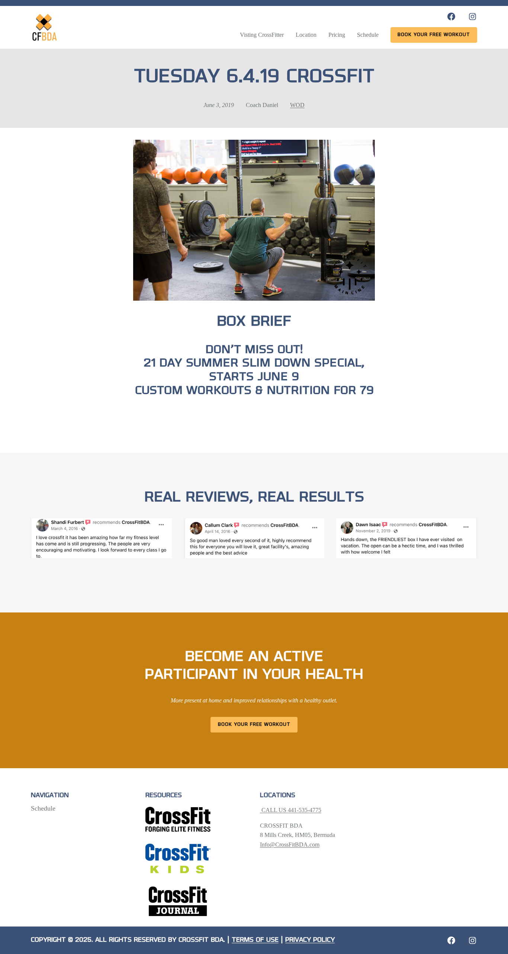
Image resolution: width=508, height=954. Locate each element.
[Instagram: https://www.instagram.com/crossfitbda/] (472, 16)
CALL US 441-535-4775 (290, 810)
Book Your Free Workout (254, 724)
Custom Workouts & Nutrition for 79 (254, 391)
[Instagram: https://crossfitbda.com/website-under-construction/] (472, 940)
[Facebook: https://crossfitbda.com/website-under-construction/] (451, 940)
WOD (297, 105)
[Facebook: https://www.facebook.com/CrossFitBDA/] (451, 16)
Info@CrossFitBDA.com (289, 844)
